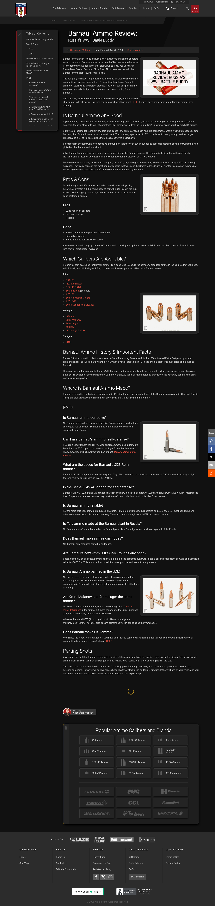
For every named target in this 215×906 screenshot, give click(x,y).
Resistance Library (102, 900)
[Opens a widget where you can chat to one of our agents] (20, 889)
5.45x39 (70, 280)
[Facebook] (211, 449)
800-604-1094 (163, 2)
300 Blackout (73, 290)
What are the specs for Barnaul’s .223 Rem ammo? (39, 99)
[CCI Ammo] (133, 834)
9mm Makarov (73, 320)
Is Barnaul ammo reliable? (41, 114)
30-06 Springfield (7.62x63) (80, 304)
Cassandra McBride (80, 50)
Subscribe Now (131, 724)
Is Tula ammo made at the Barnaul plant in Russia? (41, 120)
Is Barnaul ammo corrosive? (37, 84)
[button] (131, 699)
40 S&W (70, 327)
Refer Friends (136, 894)
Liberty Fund (99, 888)
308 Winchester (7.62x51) (79, 297)
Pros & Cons (32, 44)
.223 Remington (74, 283)
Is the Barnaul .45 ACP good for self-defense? (39, 108)
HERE (134, 102)
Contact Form (179, 2)
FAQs (28, 78)
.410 (68, 342)
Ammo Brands (99, 8)
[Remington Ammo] (170, 834)
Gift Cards (134, 888)
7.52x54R (71, 301)
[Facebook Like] (211, 441)
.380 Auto (71, 316)
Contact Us (61, 894)
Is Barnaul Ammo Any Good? (39, 39)
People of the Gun (102, 894)
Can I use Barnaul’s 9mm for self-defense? (40, 91)
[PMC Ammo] (133, 823)
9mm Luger (72, 323)
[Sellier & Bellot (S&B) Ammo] (96, 845)
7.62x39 (70, 294)
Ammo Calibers (79, 8)
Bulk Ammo (118, 8)
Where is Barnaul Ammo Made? (37, 72)
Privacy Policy (173, 894)
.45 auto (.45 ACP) (75, 330)
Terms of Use (172, 888)
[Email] (211, 465)
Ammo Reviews (68, 21)
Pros (31, 49)
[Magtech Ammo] (96, 834)
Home (53, 21)
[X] (211, 457)
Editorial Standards (66, 900)
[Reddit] (211, 473)
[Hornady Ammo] (170, 823)
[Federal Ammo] (96, 823)
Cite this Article (135, 50)
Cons (31, 54)
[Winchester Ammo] (170, 845)
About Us (60, 888)
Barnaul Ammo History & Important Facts (37, 64)
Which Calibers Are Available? (40, 58)
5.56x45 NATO (73, 287)
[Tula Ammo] (133, 845)
